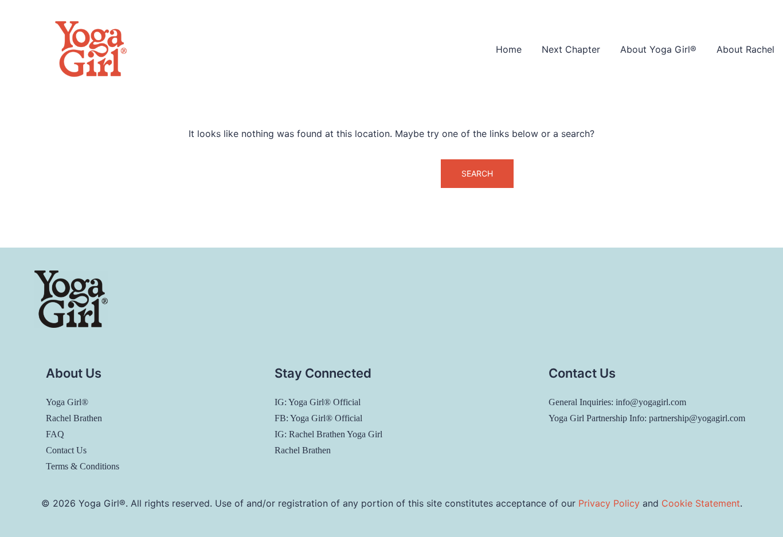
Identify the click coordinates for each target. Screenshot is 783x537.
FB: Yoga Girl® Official (318, 418)
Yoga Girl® (67, 402)
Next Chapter (571, 49)
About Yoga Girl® (658, 49)
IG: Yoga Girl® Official (318, 402)
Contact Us (66, 450)
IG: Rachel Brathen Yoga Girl (328, 434)
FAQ (55, 434)
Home (509, 49)
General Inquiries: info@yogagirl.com (617, 402)
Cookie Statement (700, 503)
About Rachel (745, 49)
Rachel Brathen (74, 418)
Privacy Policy (609, 503)
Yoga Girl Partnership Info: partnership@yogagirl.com (647, 418)
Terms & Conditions (82, 466)
